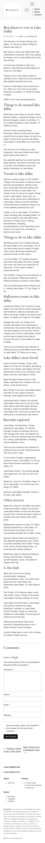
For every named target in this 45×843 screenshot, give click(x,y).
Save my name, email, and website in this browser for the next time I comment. (22, 728)
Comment (9, 670)
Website (7, 715)
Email (7, 705)
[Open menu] (27, 10)
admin (21, 36)
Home (37, 9)
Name (7, 694)
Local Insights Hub (12, 767)
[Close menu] (32, 4)
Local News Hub (31, 36)
